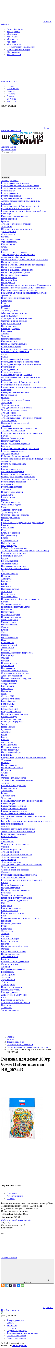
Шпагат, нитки (8, 497)
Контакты (11, 101)
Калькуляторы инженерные (14, 811)
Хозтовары (6, 489)
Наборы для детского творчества (17, 653)
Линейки (5, 967)
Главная (10, 86)
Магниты (5, 650)
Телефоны (6, 798)
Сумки (4, 773)
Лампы (4, 839)
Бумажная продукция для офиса (16, 198)
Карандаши (6, 300)
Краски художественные (13, 913)
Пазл (3, 640)
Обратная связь (8, 149)
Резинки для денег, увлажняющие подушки (22, 349)
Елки (3, 997)
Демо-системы (8, 234)
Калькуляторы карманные (13, 806)
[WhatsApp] (22, 1285)
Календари (6, 213)
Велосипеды (7, 688)
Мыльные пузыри (9, 619)
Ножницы (6, 921)
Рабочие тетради (9, 716)
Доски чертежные (9, 964)
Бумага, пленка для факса (13, 464)
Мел (3, 903)
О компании (13, 88)
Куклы (4, 530)
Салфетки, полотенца (11, 510)
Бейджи (5, 236)
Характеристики (15, 1196)
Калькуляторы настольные (14, 808)
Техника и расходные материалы (17, 780)
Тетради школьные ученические (16, 407)
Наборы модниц (9, 535)
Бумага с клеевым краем (13, 451)
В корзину (36, 1281)
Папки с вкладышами (11, 267)
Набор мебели (8, 727)
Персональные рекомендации (21, 47)
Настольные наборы (11, 339)
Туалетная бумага (9, 512)
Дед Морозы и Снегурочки (14, 995)
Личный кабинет (15, 29)
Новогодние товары (10, 989)
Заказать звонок (8, 147)
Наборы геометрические (13, 969)
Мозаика (5, 635)
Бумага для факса (9, 193)
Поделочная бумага (10, 441)
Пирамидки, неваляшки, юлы (15, 607)
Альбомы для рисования (13, 430)
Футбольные (7, 706)
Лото (3, 632)
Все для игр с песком (11, 711)
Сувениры (6, 1005)
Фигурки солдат (9, 683)
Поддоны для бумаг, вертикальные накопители (23, 287)
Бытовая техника (9, 836)
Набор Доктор (8, 543)
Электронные (7, 647)
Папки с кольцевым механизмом (17, 270)
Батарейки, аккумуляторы (13, 834)
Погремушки (7, 612)
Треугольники (8, 979)
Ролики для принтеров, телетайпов (18, 476)
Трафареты (6, 977)
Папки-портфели (9, 280)
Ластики (5, 333)
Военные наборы (9, 573)
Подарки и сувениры (11, 747)
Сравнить (48, 1307)
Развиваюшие (7, 642)
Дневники (6, 425)
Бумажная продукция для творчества (19, 428)
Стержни (5, 305)
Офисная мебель (9, 242)
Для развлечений (9, 645)
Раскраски (6, 446)
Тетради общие (8, 413)
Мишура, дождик (9, 992)
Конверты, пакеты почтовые (15, 216)
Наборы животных (10, 589)
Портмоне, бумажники (12, 767)
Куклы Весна (7, 527)
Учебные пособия (9, 956)
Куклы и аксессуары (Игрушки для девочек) (22, 522)
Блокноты (6, 203)
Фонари (5, 847)
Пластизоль (6, 609)
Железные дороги (9, 563)
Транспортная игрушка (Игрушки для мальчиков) (25, 550)
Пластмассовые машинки (13, 566)
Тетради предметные (11, 415)
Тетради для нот (9, 420)
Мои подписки (14, 44)
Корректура (6, 331)
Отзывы (11, 1198)
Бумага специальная (11, 196)
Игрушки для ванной (11, 617)
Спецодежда (7, 494)
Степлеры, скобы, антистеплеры (16, 318)
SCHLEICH (6, 591)
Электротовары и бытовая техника (18, 831)
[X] (10, 1285)
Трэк (3, 571)
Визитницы (6, 755)
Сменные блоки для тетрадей (15, 423)
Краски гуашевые (9, 910)
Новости (11, 91)
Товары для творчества (12, 895)
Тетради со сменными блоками (16, 224)
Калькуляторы (8, 803)
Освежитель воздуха (11, 504)
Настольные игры (9, 624)
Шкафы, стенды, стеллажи (14, 252)
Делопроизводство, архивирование (18, 254)
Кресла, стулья (8, 244)
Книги (4, 584)
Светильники (7, 841)
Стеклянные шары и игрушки (15, 1002)
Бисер (4, 734)
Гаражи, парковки (9, 561)
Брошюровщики (9, 788)
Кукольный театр (9, 540)
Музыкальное (7, 665)
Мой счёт (11, 42)
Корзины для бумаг (10, 328)
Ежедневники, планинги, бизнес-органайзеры (23, 211)
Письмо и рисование (11, 923)
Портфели (6, 770)
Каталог (5, 178)
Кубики (4, 630)
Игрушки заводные (10, 614)
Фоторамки (6, 760)
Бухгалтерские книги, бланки (15, 208)
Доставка (11, 99)
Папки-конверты (9, 277)
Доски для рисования (11, 675)
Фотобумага (7, 484)
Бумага (4, 356)
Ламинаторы (7, 790)
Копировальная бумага (12, 469)
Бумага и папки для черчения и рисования (21, 433)
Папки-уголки (8, 282)
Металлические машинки (13, 553)
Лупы (4, 354)
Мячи (3, 693)
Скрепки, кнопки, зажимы (14, 321)
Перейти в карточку (10, 1310)
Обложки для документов (13, 778)
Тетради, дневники (10, 405)
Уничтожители (8, 795)
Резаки (4, 793)
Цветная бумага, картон (12, 438)
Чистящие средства (10, 502)
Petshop (4, 538)
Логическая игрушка (11, 604)
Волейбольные (8, 704)
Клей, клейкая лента (11, 323)
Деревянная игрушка (11, 719)
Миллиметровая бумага (12, 471)
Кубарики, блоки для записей (15, 456)
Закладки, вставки (10, 453)
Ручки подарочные (10, 750)
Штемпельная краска (11, 346)
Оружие (5, 658)
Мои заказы (12, 36)
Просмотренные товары (18, 49)
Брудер (4, 558)
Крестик (5, 739)
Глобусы (5, 959)
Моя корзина (13, 34)
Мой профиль (13, 31)
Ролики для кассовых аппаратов (16, 474)
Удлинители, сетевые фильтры (15, 844)
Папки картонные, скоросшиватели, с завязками (24, 259)
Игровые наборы (9, 596)
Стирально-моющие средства (15, 515)
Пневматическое (9, 663)
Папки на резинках (10, 262)
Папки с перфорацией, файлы (15, 272)
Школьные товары (10, 938)
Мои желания (13, 52)
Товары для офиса (9, 180)
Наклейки (6, 586)
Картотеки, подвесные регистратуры (19, 290)
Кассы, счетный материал (13, 951)
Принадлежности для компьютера (17, 813)
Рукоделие (6, 729)
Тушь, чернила (8, 984)
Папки (4, 775)
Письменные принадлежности (15, 298)
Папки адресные (9, 219)
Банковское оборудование (13, 785)
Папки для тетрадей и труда (14, 946)
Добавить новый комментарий (16, 1220)
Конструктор (7, 655)
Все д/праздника (9, 744)
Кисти (4, 915)
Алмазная (5, 732)
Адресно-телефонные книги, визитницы (20, 201)
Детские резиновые (10, 698)
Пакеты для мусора (10, 517)
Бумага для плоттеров (11, 487)
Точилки (5, 336)
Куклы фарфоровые (10, 533)
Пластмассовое (8, 668)
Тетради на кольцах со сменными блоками (21, 418)
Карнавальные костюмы (12, 1000)
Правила (11, 93)
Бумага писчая (8, 190)
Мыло (4, 507)
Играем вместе (8, 594)
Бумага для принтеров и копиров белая (20, 185)
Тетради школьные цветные (14, 410)
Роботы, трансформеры (12, 721)
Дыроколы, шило (9, 316)
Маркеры (5, 308)
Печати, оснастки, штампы (14, 344)
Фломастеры (7, 931)
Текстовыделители (10, 310)
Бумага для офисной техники (15, 183)
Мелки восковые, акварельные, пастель (20, 918)
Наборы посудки (9, 545)
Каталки (5, 601)
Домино (5, 627)
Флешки (5, 826)
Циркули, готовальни (11, 987)
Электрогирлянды (10, 1010)
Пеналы (5, 944)
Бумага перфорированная (13, 481)
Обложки (5, 949)
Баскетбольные (8, 701)
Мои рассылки (14, 54)
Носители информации (12, 824)
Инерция (5, 576)
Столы (4, 247)
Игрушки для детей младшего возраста (20, 599)
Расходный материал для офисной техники (22, 801)
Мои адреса (12, 39)
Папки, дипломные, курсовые (15, 443)
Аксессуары (7, 742)
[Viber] (14, 1285)
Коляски (5, 525)
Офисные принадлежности (14, 313)
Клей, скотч (6, 905)
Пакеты (4, 499)
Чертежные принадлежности (15, 351)
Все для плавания (9, 709)
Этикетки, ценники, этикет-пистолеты (19, 479)
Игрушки (5, 520)
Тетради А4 (6, 226)
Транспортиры (8, 974)
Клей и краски (8, 686)
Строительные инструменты (15, 673)
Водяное (5, 660)
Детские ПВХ (8, 696)
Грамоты (5, 221)
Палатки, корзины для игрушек (16, 678)
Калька (4, 466)
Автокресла (6, 578)
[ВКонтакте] (18, 1285)
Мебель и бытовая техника (14, 548)
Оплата (10, 96)
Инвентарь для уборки (12, 492)
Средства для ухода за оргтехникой (18, 829)
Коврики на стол (9, 341)
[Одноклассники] (3, 1285)
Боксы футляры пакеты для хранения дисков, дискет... (27, 821)
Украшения (6, 1007)
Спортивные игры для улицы (15, 714)
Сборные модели (9, 681)
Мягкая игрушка (9, 622)
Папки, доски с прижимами (14, 275)
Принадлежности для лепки (14, 900)
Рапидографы (7, 972)
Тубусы (4, 982)
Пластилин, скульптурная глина (16, 898)
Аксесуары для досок (11, 239)
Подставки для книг (11, 954)
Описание (11, 1193)
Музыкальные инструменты (14, 670)
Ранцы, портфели (9, 941)
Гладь (3, 737)
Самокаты (6, 691)
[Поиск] (23, 165)
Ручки (4, 303)
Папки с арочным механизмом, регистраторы (23, 265)
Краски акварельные (11, 908)
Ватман (4, 436)
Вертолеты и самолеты (12, 556)
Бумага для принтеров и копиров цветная (21, 188)
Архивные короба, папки (13, 257)
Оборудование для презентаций (16, 229)
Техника (5, 783)
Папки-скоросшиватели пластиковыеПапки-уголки (26, 285)
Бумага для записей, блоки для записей (20, 206)
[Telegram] (6, 1285)
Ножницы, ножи (9, 326)
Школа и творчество (11, 849)
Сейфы (4, 249)
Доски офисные (8, 231)
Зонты (4, 724)
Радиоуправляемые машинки (15, 568)
